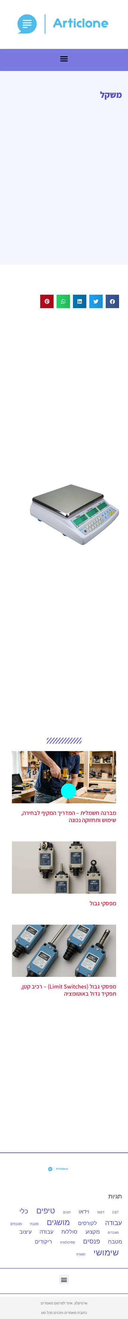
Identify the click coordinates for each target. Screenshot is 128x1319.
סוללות (69, 1232)
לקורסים (87, 1223)
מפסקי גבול (103, 903)
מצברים (113, 1233)
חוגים (67, 1212)
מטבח (34, 1224)
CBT (115, 1212)
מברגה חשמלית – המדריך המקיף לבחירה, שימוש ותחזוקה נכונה (68, 816)
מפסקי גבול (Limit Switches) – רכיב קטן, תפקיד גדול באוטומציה (68, 990)
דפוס (100, 1212)
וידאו (84, 1211)
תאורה (80, 1254)
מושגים (58, 1222)
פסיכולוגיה (67, 1242)
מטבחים (16, 1224)
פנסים (91, 1241)
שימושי (106, 1252)
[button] (112, 301)
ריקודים (43, 1241)
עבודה (46, 1232)
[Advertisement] (64, 388)
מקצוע (92, 1232)
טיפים (45, 1210)
